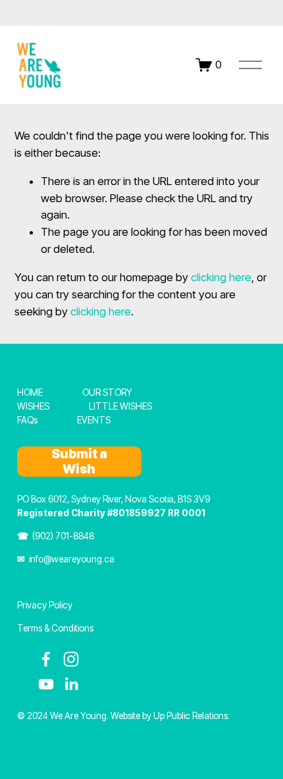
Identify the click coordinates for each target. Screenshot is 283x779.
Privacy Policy (44, 605)
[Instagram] (71, 659)
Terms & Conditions (55, 628)
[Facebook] (46, 659)
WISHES (33, 406)
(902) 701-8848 (63, 536)
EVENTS (94, 420)
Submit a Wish (79, 461)
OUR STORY (107, 392)
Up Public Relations (190, 716)
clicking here (221, 277)
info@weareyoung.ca (72, 559)
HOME (30, 392)
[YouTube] (46, 684)
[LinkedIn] (71, 684)
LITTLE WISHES (120, 406)
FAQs (27, 420)
